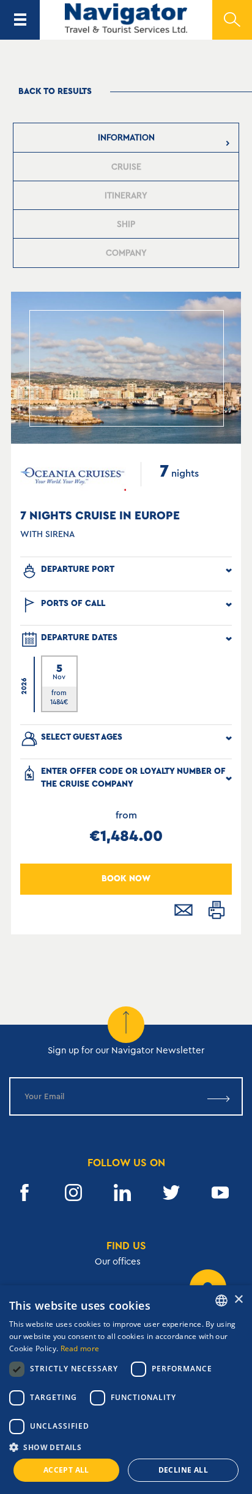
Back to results (55, 91)
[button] (126, 1447)
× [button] (238, 1299)
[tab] (126, 138)
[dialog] (126, 1389)
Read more (80, 1348)
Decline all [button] (183, 1470)
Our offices (118, 1261)
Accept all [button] (66, 1470)
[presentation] (126, 137)
